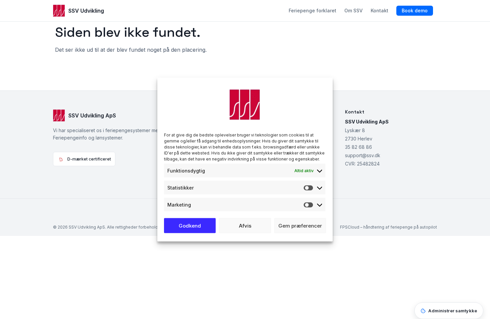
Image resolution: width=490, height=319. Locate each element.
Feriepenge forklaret (312, 10)
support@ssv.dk (362, 155)
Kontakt (379, 10)
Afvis (245, 225)
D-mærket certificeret (89, 159)
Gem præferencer (300, 225)
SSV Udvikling (86, 10)
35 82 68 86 (358, 147)
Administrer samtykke (452, 310)
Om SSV (353, 10)
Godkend (190, 225)
